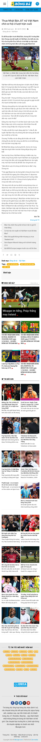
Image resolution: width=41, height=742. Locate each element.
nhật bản (6, 267)
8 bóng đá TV (34, 220)
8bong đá (14, 651)
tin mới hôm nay (10, 669)
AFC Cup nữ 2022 (13, 264)
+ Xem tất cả (34, 283)
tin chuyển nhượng (32, 665)
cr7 (36, 651)
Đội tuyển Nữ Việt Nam (27, 264)
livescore (18, 10)
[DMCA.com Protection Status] (20, 684)
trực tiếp (19, 669)
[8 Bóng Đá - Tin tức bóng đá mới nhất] (21, 4)
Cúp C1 (9, 654)
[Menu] (5, 4)
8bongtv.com (18, 739)
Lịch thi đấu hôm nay (15, 658)
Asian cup (23, 651)
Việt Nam (14, 31)
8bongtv (7, 651)
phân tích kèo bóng (27, 662)
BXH (30, 651)
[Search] (37, 4)
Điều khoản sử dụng (25, 735)
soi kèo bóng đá (20, 665)
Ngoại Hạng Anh (28, 658)
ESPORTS (17, 654)
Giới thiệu (14, 735)
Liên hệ (35, 735)
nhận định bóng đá (14, 662)
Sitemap (17, 737)
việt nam (33, 669)
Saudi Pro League (8, 665)
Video (26, 669)
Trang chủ (7, 10)
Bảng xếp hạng (31, 10)
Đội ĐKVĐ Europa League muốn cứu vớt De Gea (20, 248)
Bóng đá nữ (7, 31)
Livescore (24, 737)
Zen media (34, 739)
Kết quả (24, 654)
